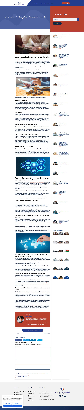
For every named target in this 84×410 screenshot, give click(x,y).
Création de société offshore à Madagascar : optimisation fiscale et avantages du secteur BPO (64, 114)
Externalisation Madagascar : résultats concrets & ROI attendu (64, 211)
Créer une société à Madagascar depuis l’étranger (62, 192)
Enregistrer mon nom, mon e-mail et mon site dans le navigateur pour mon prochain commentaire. (32, 373)
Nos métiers (43, 3)
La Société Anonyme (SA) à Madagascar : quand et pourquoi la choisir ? (64, 75)
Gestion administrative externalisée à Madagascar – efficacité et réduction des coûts (64, 154)
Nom (16, 359)
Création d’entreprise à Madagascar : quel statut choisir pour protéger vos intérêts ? (63, 124)
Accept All (12, 405)
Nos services (37, 3)
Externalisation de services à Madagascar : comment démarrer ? (64, 221)
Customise (7, 403)
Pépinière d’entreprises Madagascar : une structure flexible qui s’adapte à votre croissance (64, 163)
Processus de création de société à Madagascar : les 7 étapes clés (64, 103)
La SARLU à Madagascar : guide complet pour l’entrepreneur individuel (63, 65)
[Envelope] (65, 396)
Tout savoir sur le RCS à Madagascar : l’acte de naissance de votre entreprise (63, 36)
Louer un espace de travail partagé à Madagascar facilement (63, 172)
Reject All (17, 403)
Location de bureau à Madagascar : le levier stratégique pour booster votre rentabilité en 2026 (63, 144)
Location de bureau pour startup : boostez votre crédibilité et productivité (63, 182)
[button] (18, 340)
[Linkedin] (60, 396)
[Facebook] (62, 396)
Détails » (60, 38)
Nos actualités (50, 3)
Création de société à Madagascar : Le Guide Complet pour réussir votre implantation (64, 134)
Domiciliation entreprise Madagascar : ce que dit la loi (63, 202)
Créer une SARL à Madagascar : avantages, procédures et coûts (63, 84)
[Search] (78, 19)
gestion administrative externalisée (37, 182)
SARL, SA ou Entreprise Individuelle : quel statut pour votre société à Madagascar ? (63, 94)
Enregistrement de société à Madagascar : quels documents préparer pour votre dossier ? (64, 56)
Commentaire (17, 346)
